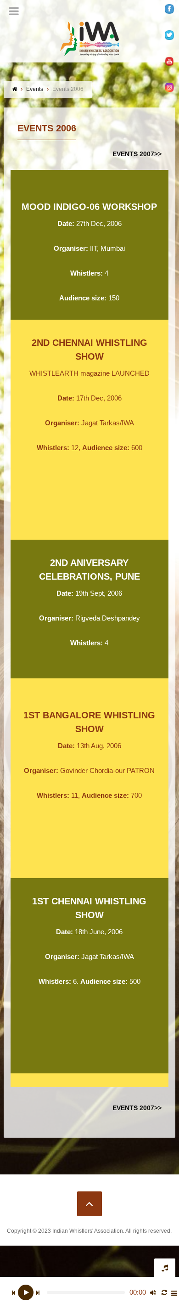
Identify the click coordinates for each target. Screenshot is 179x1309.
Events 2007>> (137, 154)
